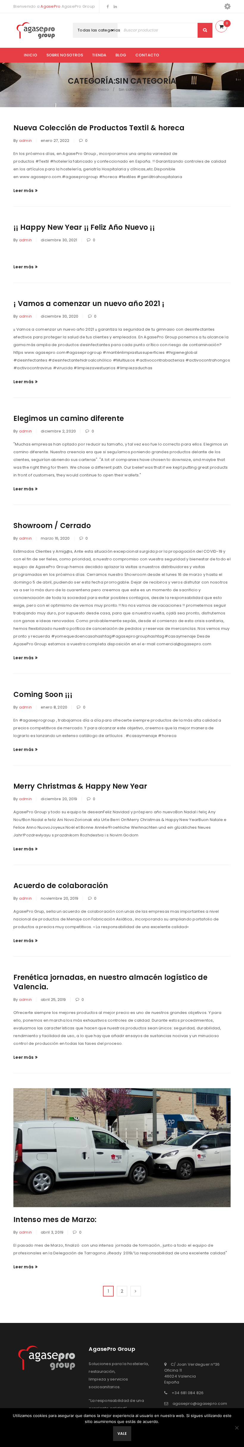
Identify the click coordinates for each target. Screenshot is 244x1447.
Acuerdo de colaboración (60, 885)
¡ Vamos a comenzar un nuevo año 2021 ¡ (89, 303)
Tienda (99, 55)
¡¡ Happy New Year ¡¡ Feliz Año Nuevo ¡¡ (84, 227)
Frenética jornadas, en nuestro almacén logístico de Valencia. (110, 982)
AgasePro (50, 6)
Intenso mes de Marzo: (54, 1219)
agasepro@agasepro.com (200, 1403)
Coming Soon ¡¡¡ (42, 694)
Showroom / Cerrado (52, 525)
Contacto (147, 55)
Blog (120, 55)
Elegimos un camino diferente (68, 418)
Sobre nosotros (64, 55)
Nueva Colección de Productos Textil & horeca (98, 128)
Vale (122, 1433)
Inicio (30, 55)
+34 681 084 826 (188, 1393)
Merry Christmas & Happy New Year (80, 786)
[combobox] (102, 30)
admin (25, 140)
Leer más (23, 191)
